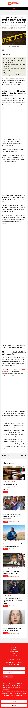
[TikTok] (15, 659)
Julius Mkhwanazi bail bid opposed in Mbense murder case (12, 601)
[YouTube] (19, 659)
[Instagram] (13, 659)
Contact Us (14, 656)
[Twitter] (10, 659)
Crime (6, 492)
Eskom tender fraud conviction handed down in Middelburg (12, 487)
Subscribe (7, 676)
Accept (14, 701)
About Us (14, 647)
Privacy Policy (14, 651)
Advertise (14, 649)
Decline (14, 705)
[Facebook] (8, 659)
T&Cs (14, 653)
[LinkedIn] (17, 659)
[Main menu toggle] (14, 8)
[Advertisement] (14, 124)
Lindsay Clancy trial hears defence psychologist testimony (12, 516)
